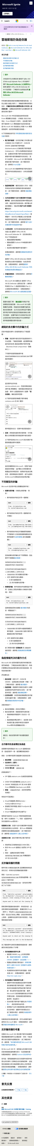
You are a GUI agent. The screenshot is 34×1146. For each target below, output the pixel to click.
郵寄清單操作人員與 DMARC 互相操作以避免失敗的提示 (19, 965)
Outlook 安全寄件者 (24, 1054)
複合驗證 (17, 558)
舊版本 (13, 1138)
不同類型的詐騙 (7, 61)
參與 (26, 1138)
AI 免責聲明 (5, 1138)
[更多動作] (30, 34)
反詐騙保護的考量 (8, 68)
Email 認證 (16, 165)
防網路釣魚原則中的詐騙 (15, 701)
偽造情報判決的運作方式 (10, 63)
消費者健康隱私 (13, 1140)
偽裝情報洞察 (22, 693)
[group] (19, 526)
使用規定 (24, 1140)
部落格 (19, 1138)
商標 (3, 1143)
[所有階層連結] (3, 34)
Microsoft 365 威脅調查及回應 (20, 292)
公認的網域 (18, 537)
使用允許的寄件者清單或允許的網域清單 (16, 1069)
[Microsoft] (17, 21)
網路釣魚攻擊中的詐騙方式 (11, 58)
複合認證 (19, 302)
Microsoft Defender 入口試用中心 (18, 84)
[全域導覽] (2, 21)
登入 (31, 21)
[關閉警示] (30, 3)
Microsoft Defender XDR (22, 50)
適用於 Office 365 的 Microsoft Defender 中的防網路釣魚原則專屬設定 (18, 267)
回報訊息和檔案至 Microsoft (12, 1025)
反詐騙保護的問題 (8, 66)
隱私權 (3, 1140)
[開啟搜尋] (27, 21)
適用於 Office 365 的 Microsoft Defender (16, 34)
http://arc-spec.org (13, 976)
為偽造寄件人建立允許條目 (18, 834)
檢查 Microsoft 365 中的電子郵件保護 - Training (16, 1109)
